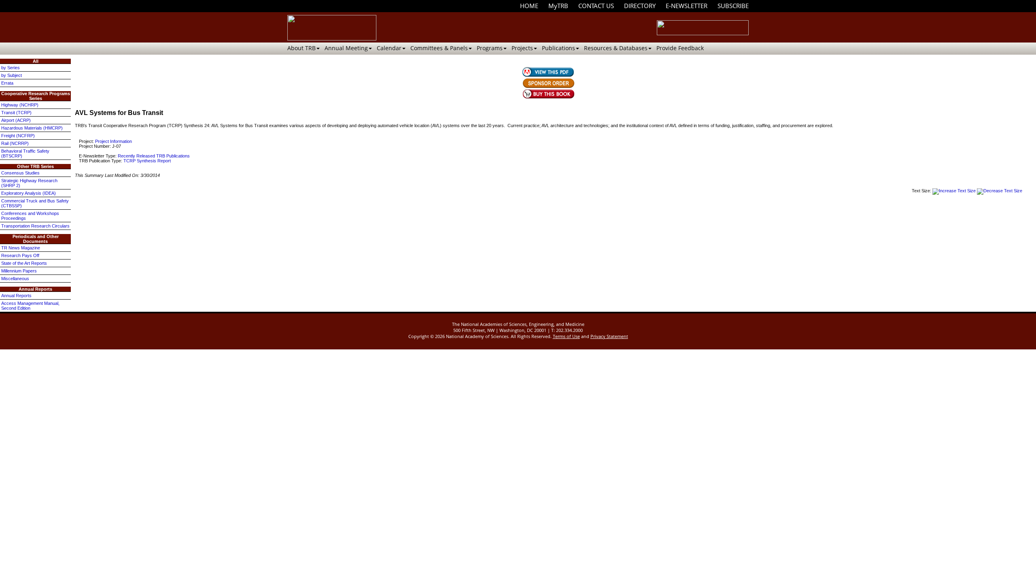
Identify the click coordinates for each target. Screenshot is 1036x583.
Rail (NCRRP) (15, 143)
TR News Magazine (20, 247)
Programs (490, 48)
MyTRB (558, 6)
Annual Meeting (346, 48)
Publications (558, 48)
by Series (10, 67)
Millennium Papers (19, 270)
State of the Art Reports (24, 263)
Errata (7, 83)
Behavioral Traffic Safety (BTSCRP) (25, 153)
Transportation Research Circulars (35, 225)
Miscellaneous (15, 278)
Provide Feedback (680, 48)
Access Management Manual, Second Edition (30, 306)
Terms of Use (566, 336)
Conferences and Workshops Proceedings (30, 216)
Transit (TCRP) (16, 112)
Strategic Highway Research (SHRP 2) (29, 183)
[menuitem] (529, 6)
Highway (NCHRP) (19, 104)
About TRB (301, 48)
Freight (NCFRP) (18, 135)
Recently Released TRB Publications (154, 155)
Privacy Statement (609, 336)
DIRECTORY (640, 6)
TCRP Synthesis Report (147, 160)
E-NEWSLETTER (686, 6)
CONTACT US (596, 6)
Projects (522, 48)
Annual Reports (16, 295)
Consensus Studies (20, 172)
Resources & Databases (616, 48)
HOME (529, 6)
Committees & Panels (439, 48)
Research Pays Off (20, 255)
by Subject (11, 75)
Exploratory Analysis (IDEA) (28, 193)
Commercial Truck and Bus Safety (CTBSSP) (35, 203)
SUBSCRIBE (733, 6)
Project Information (113, 141)
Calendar (389, 48)
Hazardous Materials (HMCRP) (32, 128)
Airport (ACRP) (16, 120)
